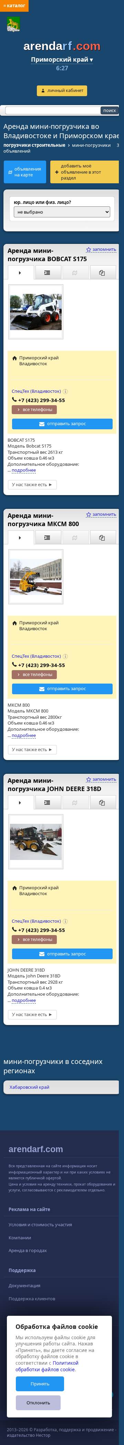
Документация (24, 1285)
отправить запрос (66, 423)
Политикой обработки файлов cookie (47, 1366)
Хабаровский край (29, 1087)
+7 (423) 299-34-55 (41, 400)
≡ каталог (14, 5)
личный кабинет (65, 90)
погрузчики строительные (34, 145)
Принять (40, 1384)
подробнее (24, 470)
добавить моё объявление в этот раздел (81, 172)
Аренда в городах (28, 1250)
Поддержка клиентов (32, 1298)
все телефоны (37, 409)
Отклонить (38, 1403)
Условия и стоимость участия (40, 1224)
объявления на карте (27, 172)
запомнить (104, 249)
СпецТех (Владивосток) (36, 391)
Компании (20, 1237)
